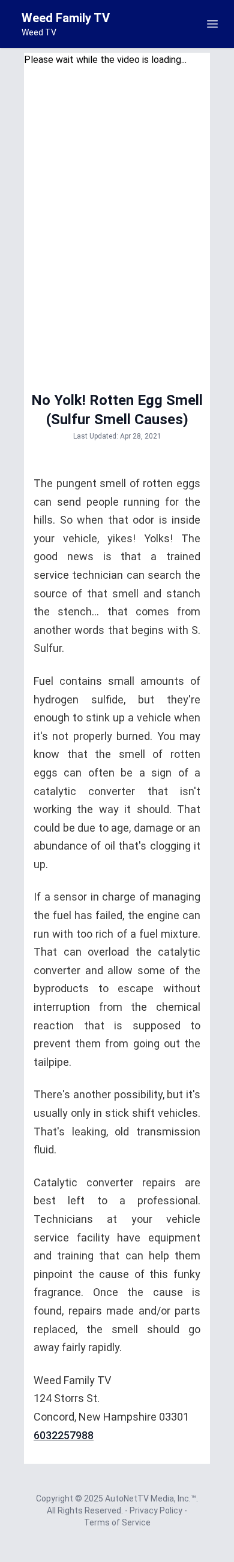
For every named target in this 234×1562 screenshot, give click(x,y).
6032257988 (64, 1435)
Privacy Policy (157, 1510)
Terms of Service (117, 1522)
